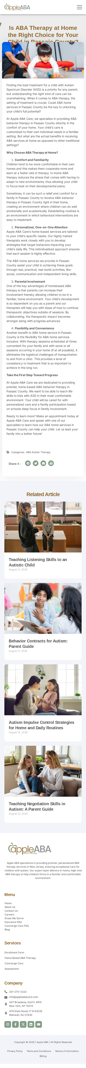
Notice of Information (67, 1051)
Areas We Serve (14, 918)
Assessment (12, 968)
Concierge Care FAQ (17, 925)
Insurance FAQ (13, 922)
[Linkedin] (31, 1024)
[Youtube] (38, 1024)
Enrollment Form (14, 952)
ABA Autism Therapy (38, 452)
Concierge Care (14, 963)
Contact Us (11, 910)
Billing (43, 1056)
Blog (7, 929)
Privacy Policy (15, 1051)
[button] (79, 7)
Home (8, 903)
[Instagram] (7, 1024)
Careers (9, 914)
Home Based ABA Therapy (20, 957)
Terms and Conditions (39, 1051)
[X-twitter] (23, 1024)
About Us (10, 907)
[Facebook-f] (15, 1024)
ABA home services (26, 261)
